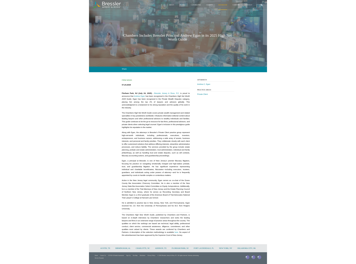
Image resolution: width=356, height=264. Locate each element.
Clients (209, 5)
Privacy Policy (151, 255)
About (171, 5)
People (182, 5)
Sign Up (128, 255)
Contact (248, 5)
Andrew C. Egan (203, 84)
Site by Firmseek (99, 258)
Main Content (171, 2)
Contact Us (103, 255)
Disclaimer (142, 255)
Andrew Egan (139, 96)
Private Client (202, 94)
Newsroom (222, 5)
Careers (236, 5)
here (176, 232)
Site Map (135, 255)
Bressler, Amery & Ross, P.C (166, 93)
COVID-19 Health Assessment (116, 255)
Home (96, 255)
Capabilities (196, 5)
